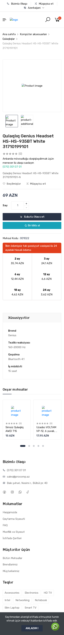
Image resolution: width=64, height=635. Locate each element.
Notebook (41, 600)
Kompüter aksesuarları (33, 34)
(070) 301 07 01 (12, 166)
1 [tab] (22, 446)
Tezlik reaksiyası (19, 342)
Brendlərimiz (10, 564)
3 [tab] (34, 446)
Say (5, 205)
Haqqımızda (10, 512)
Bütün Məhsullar (12, 558)
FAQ (5, 525)
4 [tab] (38, 446)
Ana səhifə (9, 34)
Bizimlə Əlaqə (18, 3)
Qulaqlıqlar (8, 38)
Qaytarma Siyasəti (14, 518)
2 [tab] (29, 446)
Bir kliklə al (33, 225)
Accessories (12, 592)
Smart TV (30, 607)
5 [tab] (43, 446)
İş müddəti (15, 366)
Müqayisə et (46, 3)
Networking (22, 600)
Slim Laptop (12, 607)
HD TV (48, 592)
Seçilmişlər (13, 183)
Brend (12, 330)
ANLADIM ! (32, 628)
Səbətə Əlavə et (33, 216)
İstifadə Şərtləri (12, 538)
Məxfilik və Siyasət (14, 531)
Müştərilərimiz (11, 571)
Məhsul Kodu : (11, 238)
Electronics (31, 592)
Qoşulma (14, 354)
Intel (7, 600)
